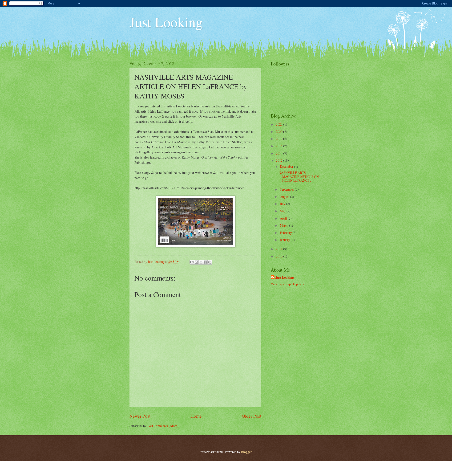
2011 (279, 249)
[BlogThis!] (196, 262)
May (283, 211)
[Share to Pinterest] (209, 262)
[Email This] (192, 262)
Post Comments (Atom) (162, 426)
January (285, 239)
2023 (279, 124)
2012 (279, 160)
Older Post (251, 416)
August (285, 196)
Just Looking (166, 21)
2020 (279, 131)
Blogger (246, 451)
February (286, 232)
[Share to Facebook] (205, 262)
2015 (279, 146)
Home (196, 416)
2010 (279, 256)
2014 (279, 153)
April (284, 218)
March (284, 225)
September (287, 189)
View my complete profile (288, 284)
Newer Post (139, 416)
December (287, 166)
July (283, 203)
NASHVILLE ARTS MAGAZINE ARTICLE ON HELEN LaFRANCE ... (299, 176)
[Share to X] (200, 262)
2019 (279, 138)
